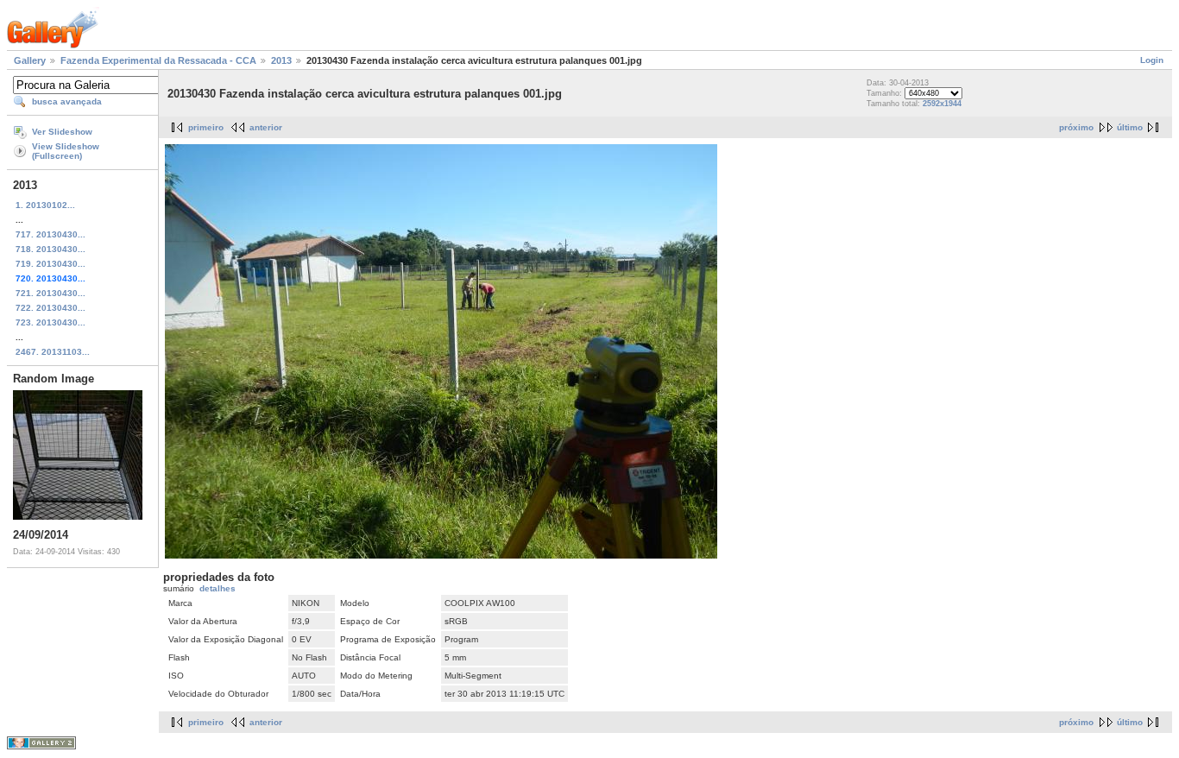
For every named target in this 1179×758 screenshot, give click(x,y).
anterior (265, 127)
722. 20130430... (50, 308)
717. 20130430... (50, 234)
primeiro (206, 127)
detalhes (217, 588)
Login (1151, 60)
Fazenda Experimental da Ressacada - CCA (158, 60)
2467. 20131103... (53, 352)
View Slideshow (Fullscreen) (65, 151)
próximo (1076, 127)
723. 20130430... (50, 322)
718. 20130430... (50, 249)
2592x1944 (942, 103)
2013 (281, 60)
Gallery (30, 60)
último (1130, 127)
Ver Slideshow (62, 131)
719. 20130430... (50, 263)
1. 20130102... (45, 205)
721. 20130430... (50, 293)
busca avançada (67, 101)
